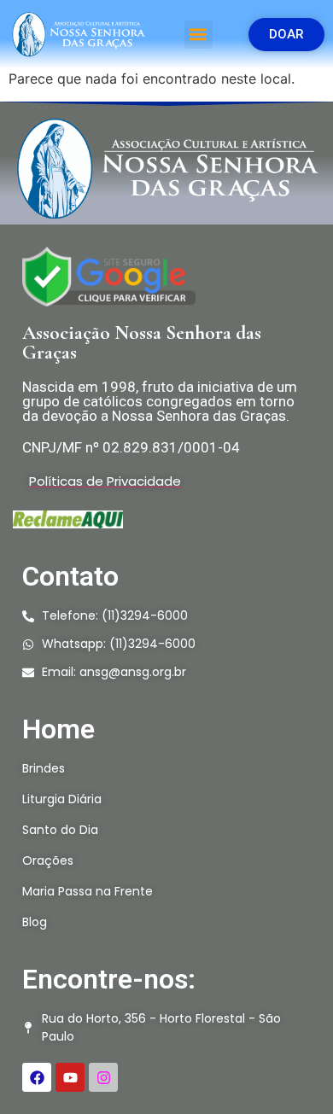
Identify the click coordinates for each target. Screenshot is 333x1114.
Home (58, 729)
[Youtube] (70, 1077)
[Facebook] (36, 1077)
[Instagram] (103, 1077)
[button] (198, 34)
